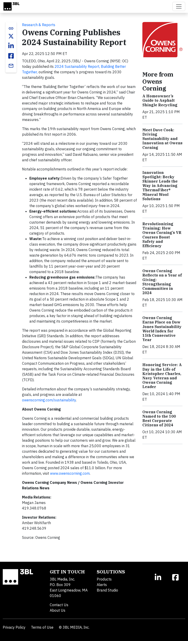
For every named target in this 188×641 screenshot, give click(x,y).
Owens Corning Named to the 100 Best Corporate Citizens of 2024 (159, 418)
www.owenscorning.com (70, 473)
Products (104, 579)
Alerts (102, 584)
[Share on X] (11, 36)
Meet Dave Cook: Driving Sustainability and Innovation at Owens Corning (162, 139)
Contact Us (59, 605)
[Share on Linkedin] (11, 45)
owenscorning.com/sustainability (49, 400)
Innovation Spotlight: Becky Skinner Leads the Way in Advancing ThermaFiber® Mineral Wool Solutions (160, 185)
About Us (57, 610)
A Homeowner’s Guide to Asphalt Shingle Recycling (159, 100)
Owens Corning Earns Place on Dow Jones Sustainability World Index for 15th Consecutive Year (162, 328)
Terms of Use (42, 627)
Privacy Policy (14, 627)
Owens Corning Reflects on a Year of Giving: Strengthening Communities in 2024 (162, 281)
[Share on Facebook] (11, 56)
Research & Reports (38, 24)
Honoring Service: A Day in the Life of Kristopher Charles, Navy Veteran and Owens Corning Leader (162, 375)
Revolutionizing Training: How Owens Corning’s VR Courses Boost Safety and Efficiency (161, 235)
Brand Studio (107, 590)
